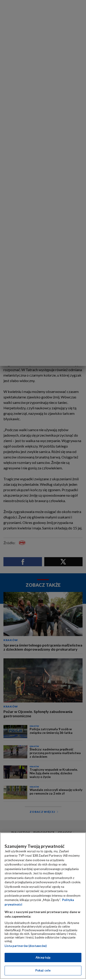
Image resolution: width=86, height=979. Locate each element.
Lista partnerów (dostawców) (26, 946)
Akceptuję (43, 957)
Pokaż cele (43, 970)
